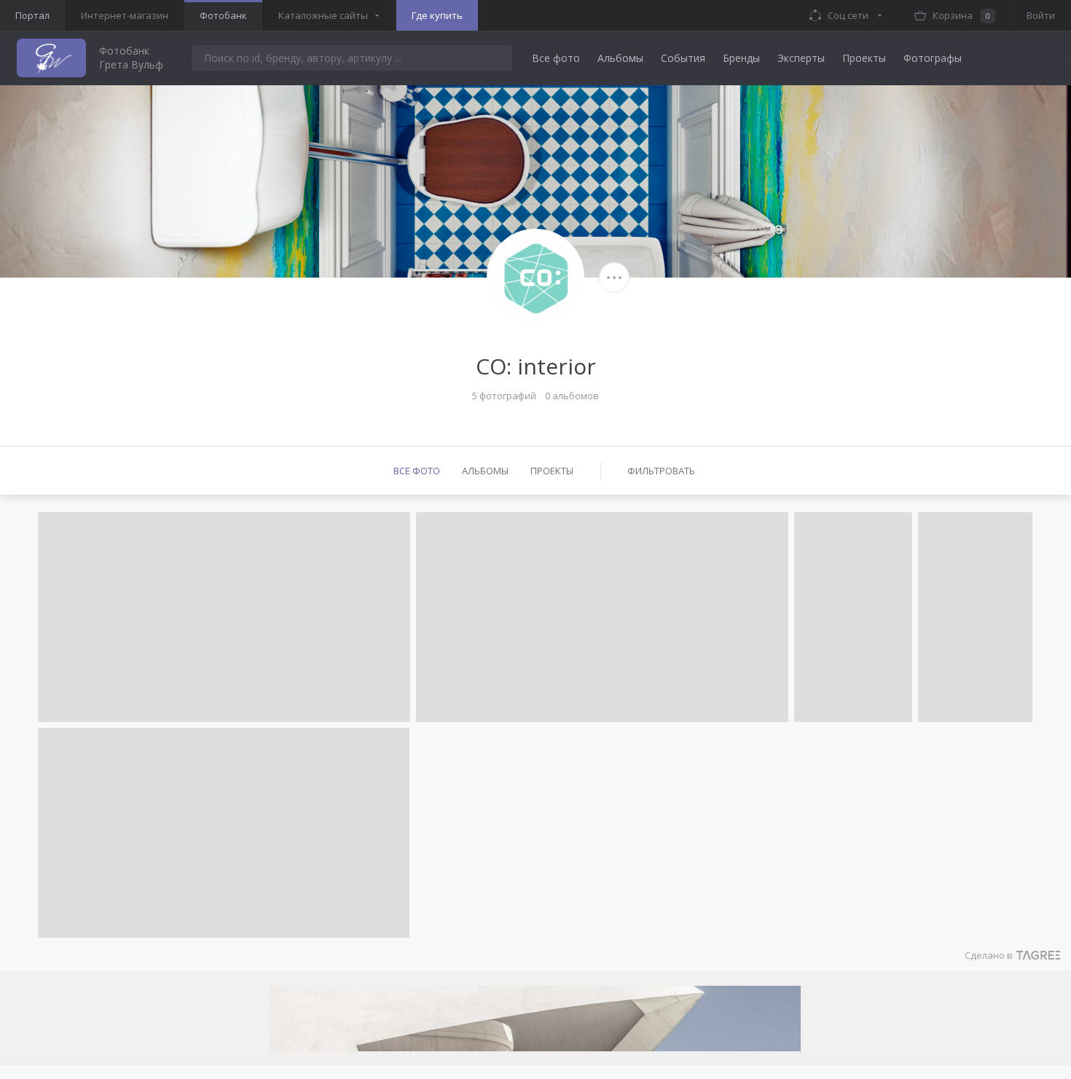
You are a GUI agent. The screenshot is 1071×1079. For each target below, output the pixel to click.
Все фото (556, 58)
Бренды (741, 58)
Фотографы (932, 58)
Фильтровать (661, 470)
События (683, 58)
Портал (32, 15)
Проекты (864, 58)
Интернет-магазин (124, 15)
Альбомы (620, 58)
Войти (1041, 15)
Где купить (437, 15)
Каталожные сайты (323, 15)
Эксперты (801, 58)
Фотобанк (223, 15)
